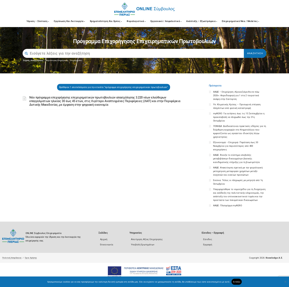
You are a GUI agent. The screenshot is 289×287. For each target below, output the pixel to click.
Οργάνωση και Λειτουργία (69, 21)
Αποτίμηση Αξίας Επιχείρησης (147, 239)
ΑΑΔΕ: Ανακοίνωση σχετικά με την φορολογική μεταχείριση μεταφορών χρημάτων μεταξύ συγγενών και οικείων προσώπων (238, 171)
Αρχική (103, 239)
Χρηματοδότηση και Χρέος (105, 21)
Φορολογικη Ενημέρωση (56, 60)
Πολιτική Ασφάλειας (12, 258)
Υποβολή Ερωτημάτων (142, 244)
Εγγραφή (207, 244)
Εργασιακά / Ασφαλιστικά (166, 21)
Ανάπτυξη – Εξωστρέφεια (201, 21)
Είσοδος (207, 239)
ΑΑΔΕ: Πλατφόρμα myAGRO (227, 205)
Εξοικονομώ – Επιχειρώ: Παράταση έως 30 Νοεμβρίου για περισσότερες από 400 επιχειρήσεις (235, 146)
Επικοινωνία (106, 244)
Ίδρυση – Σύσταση (37, 21)
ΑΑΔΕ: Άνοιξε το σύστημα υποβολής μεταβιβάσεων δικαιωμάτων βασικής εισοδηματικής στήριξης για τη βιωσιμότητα (236, 159)
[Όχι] (285, 283)
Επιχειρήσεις (76, 60)
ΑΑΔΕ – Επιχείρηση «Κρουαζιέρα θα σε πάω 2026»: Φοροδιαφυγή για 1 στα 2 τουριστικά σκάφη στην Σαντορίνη (236, 95)
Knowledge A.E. (274, 257)
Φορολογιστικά (136, 21)
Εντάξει (236, 282)
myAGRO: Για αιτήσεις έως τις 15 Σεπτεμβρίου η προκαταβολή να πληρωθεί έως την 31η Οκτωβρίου (239, 117)
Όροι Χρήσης (31, 258)
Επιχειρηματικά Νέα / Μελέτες (240, 21)
